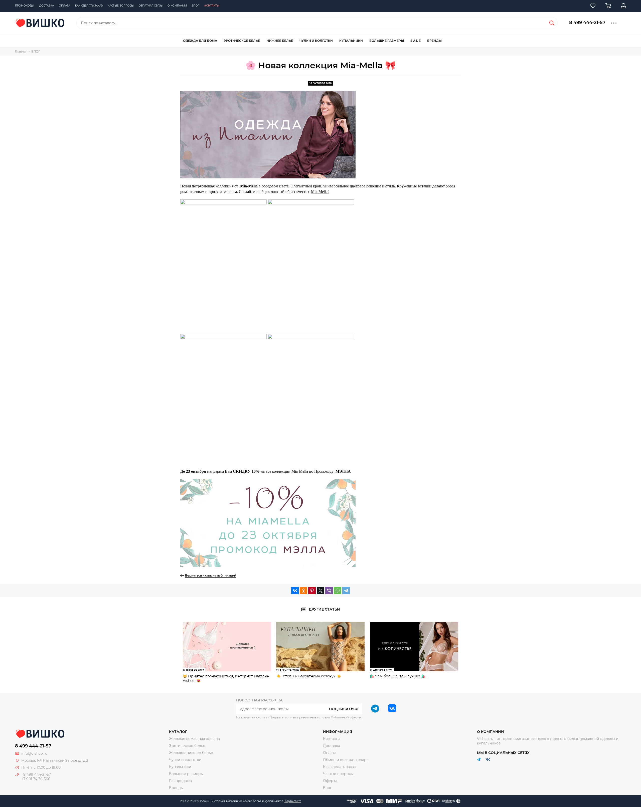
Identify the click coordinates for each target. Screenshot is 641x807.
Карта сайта (292, 801)
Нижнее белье (279, 41)
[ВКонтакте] (295, 590)
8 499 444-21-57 (587, 22)
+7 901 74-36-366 (35, 779)
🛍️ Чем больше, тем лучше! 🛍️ (397, 676)
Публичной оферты (346, 717)
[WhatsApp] (337, 590)
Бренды (434, 41)
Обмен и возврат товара (346, 759)
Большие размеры (386, 41)
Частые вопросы (121, 5)
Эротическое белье (242, 41)
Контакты (211, 5)
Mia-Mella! (320, 191)
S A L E (415, 41)
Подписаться (343, 709)
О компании (177, 5)
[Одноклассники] (303, 590)
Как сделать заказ (89, 5)
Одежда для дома (200, 41)
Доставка (46, 5)
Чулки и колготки (316, 41)
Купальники (351, 41)
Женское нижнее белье (191, 752)
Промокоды (24, 5)
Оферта (330, 780)
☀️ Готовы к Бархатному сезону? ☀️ (308, 676)
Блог (195, 5)
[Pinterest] (312, 590)
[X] (320, 590)
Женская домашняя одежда (194, 738)
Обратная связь (151, 5)
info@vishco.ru (34, 753)
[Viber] (329, 590)
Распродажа (180, 780)
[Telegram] (346, 590)
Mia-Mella (299, 471)
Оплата (64, 5)
